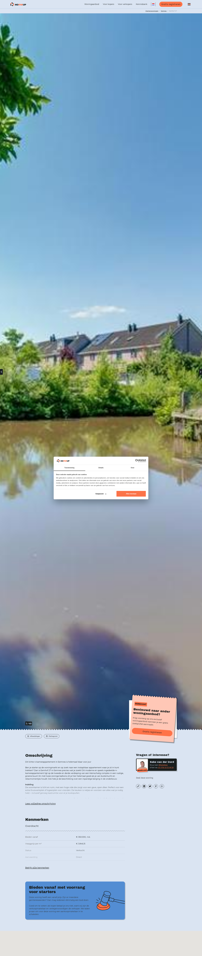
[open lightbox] (101, 371)
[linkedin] (144, 786)
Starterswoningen (152, 11)
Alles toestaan (131, 494)
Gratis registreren (171, 4)
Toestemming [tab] (69, 468)
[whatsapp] (162, 786)
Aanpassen (99, 494)
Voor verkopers (125, 4)
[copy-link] (138, 786)
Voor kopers (108, 4)
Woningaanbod (91, 4)
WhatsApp (163, 765)
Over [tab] (132, 468)
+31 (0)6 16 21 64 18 (165, 768)
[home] (18, 4)
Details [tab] (101, 468)
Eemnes (164, 11)
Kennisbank (141, 4)
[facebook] (156, 786)
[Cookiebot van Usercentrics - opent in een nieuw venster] (137, 460)
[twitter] (150, 786)
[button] (153, 4)
